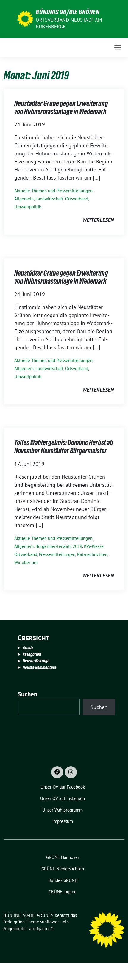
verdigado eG (40, 928)
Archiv (28, 647)
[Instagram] (71, 772)
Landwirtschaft (49, 199)
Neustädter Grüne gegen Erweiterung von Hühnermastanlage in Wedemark (61, 107)
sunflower (49, 922)
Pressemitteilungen (57, 554)
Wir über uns (26, 562)
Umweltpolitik (27, 207)
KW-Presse (94, 546)
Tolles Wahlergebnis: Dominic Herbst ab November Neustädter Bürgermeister (63, 446)
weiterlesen (98, 220)
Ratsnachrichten (92, 554)
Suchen (28, 694)
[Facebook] (57, 772)
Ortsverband (76, 199)
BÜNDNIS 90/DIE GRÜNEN (67, 12)
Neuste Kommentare (40, 667)
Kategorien (32, 654)
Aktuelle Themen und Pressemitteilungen (53, 191)
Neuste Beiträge (36, 660)
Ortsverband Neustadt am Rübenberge (69, 23)
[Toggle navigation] (117, 47)
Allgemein (24, 199)
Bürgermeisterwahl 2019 (58, 546)
